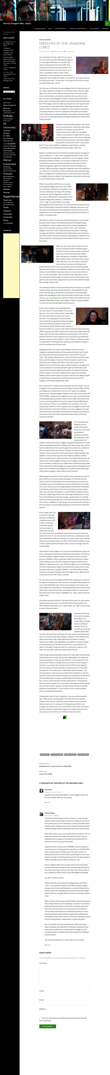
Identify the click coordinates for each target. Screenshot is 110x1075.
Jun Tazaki (12, 153)
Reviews (48, 40)
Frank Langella (70, 754)
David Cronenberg (8, 118)
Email (41, 1000)
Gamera (5, 144)
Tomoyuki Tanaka (8, 204)
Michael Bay (7, 167)
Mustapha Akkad (7, 169)
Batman (6, 108)
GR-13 (86, 386)
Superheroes (12, 196)
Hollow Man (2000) (45, 773)
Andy (4, 78)
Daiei (13, 112)
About (50, 28)
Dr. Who (6, 136)
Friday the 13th (8, 141)
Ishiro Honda (7, 151)
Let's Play (13, 155)
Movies (41, 40)
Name (42, 991)
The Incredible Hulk (8, 202)
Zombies (10, 223)
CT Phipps (6, 48)
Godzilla (11, 143)
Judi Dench (6, 153)
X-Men (5, 223)
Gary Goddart (83, 754)
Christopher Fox (7, 42)
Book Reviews (94, 28)
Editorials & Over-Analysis (78, 28)
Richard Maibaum (8, 176)
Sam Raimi (6, 180)
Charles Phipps (50, 813)
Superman (7, 200)
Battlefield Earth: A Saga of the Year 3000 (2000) (55, 765)
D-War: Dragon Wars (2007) (9, 43)
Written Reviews (60, 28)
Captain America (7, 112)
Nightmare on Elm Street (9, 171)
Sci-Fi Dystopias (7, 184)
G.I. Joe (45, 298)
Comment (43, 963)
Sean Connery (7, 186)
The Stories (105, 28)
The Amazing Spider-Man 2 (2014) (9, 74)
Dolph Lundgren (57, 754)
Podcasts (7, 173)
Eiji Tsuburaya (8, 138)
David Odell (45, 754)
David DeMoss (57, 51)
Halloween (12, 146)
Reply (48, 802)
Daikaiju (8, 115)
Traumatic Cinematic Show (7, 217)
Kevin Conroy (6, 154)
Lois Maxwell (7, 157)
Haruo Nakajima (9, 148)
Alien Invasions (9, 105)
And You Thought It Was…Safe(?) (17, 23)
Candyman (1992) (8, 50)
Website (42, 1009)
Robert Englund (7, 178)
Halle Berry (6, 146)
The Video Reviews (39, 28)
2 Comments (69, 51)
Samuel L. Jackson (8, 182)
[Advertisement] (11, 265)
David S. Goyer (7, 120)
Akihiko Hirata (7, 102)
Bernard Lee (7, 111)
